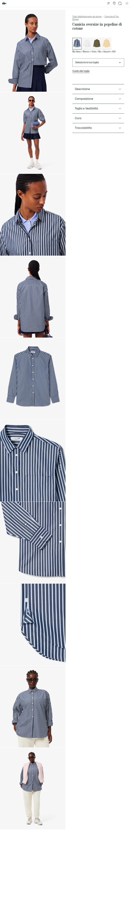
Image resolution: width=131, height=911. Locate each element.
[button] (114, 3)
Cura (78, 118)
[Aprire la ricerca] (120, 3)
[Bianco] (86, 43)
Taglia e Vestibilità (86, 108)
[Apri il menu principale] (127, 3)
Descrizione (82, 89)
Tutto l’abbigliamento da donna (86, 17)
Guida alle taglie (81, 71)
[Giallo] (106, 43)
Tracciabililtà (83, 128)
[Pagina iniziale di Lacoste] (4, 3)
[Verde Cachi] (96, 43)
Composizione (84, 98)
